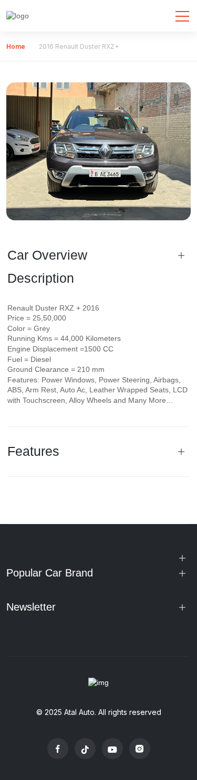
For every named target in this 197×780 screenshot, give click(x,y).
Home (15, 46)
